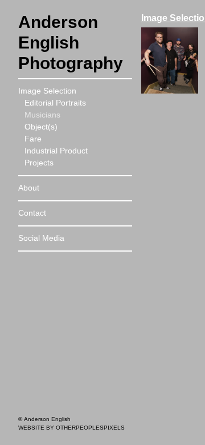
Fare (33, 138)
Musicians (42, 114)
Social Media (41, 237)
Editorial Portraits (55, 102)
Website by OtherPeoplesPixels (71, 427)
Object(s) (41, 126)
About (28, 187)
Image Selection (47, 90)
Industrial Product (56, 150)
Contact (32, 212)
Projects (39, 162)
